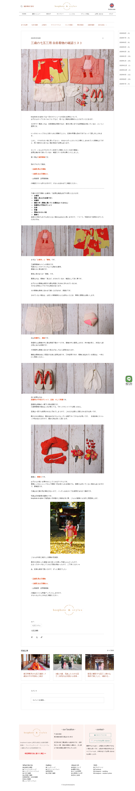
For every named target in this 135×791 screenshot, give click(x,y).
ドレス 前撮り (69, 25)
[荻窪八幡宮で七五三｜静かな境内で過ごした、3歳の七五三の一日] (99, 662)
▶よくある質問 (76, 771)
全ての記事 (24, 25)
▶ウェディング (50, 767)
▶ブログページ (98, 767)
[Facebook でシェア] (32, 637)
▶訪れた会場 (75, 775)
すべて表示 (110, 650)
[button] (85, 14)
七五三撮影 (34, 25)
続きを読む (101, 25)
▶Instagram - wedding (100, 771)
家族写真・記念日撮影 (31, 777)
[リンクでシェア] (41, 637)
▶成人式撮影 (27, 779)
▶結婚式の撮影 (27, 767)
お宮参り (44, 25)
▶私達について (76, 767)
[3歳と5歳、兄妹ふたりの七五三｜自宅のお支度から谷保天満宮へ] (67, 662)
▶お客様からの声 (76, 773)
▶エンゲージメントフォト (31, 771)
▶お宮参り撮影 (50, 773)
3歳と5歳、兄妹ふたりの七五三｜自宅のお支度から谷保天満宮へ (67, 675)
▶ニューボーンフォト (29, 781)
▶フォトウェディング (29, 769)
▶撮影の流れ (75, 769)
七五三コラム (36, 625)
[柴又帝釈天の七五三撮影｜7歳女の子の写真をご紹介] (35, 662)
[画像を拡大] (44, 240)
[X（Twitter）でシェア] (37, 637)
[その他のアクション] (103, 38)
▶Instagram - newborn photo (102, 773)
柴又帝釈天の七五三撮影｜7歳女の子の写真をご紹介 (35, 675)
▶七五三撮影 (27, 773)
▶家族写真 (49, 771)
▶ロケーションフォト (53, 769)
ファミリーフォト (56, 25)
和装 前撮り (80, 25)
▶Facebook (97, 769)
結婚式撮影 (91, 25)
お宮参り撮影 (28, 775)
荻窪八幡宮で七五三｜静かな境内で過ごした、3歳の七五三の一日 (99, 675)
